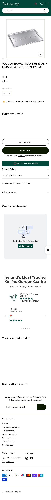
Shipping (21, 156)
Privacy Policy (8, 441)
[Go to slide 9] (29, 328)
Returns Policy (8, 431)
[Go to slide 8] (27, 328)
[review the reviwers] (11, 316)
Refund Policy (9, 169)
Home (4, 59)
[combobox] (25, 10)
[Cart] (41, 4)
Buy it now (25, 150)
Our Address (7, 445)
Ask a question (9, 192)
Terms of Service (9, 434)
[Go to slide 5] (21, 328)
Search (5, 423)
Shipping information (12, 175)
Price (4, 77)
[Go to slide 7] (25, 328)
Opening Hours (8, 438)
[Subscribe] (41, 407)
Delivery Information (11, 427)
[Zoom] (40, 53)
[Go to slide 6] (23, 328)
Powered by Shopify (11, 492)
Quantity (6, 88)
